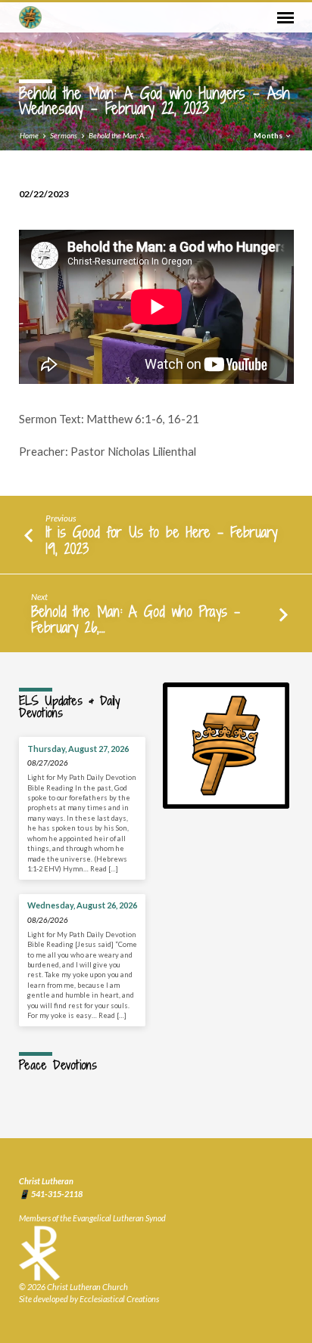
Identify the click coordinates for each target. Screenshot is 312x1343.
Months (269, 135)
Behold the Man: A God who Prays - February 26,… (135, 619)
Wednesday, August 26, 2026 (82, 905)
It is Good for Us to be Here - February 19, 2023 (161, 540)
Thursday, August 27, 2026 (78, 749)
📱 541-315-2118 (51, 1194)
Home (29, 135)
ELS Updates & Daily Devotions (69, 706)
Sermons (63, 135)
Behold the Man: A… (119, 135)
